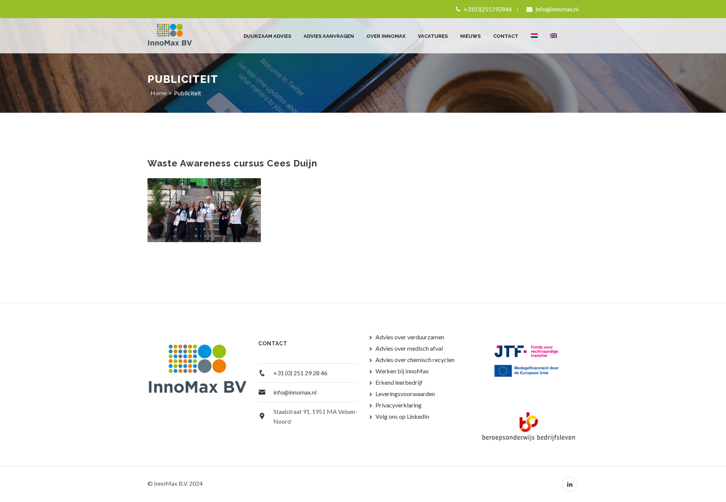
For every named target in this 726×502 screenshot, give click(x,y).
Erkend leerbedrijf (399, 382)
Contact (505, 36)
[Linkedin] (569, 484)
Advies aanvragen (329, 36)
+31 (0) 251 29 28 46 (300, 372)
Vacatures (433, 36)
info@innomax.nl (556, 8)
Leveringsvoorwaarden (405, 393)
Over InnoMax (385, 36)
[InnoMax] (178, 36)
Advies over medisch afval (409, 348)
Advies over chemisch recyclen (415, 359)
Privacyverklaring (398, 405)
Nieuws (470, 36)
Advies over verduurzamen (409, 336)
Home (158, 92)
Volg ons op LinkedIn (402, 416)
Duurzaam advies (267, 36)
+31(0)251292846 (487, 8)
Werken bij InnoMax (402, 371)
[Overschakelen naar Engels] (553, 32)
